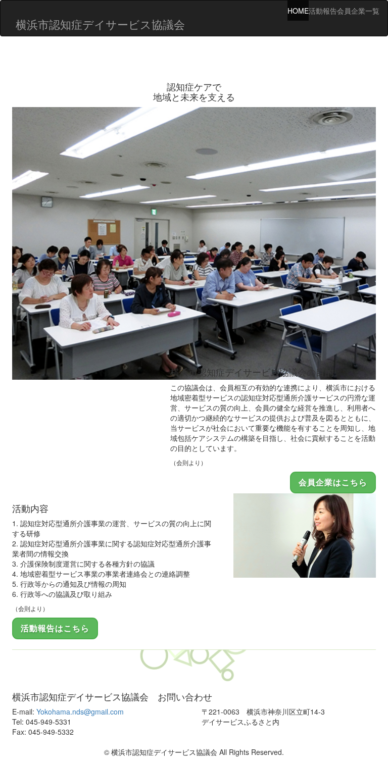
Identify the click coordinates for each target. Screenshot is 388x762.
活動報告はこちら (55, 628)
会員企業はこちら (333, 482)
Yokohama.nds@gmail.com (80, 711)
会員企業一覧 (358, 11)
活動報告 (323, 11)
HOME (298, 11)
